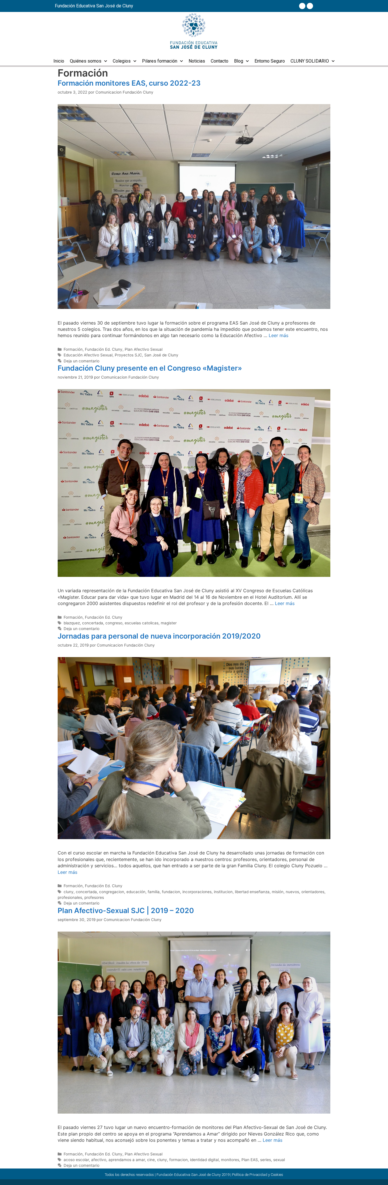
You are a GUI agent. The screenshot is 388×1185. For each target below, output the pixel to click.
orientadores (312, 891)
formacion (178, 1159)
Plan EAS (249, 1159)
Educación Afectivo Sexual (88, 355)
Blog (238, 61)
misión (277, 891)
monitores (230, 1159)
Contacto (219, 61)
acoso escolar (76, 1159)
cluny (69, 891)
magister (169, 623)
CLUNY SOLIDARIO (310, 61)
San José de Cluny (161, 355)
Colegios (122, 61)
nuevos (292, 891)
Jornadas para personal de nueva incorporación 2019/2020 (159, 636)
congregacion (111, 891)
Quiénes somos (85, 61)
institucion (223, 891)
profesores (94, 897)
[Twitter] (310, 6)
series (265, 1159)
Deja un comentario (81, 361)
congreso (113, 623)
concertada (92, 623)
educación (135, 891)
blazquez (72, 623)
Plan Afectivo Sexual (143, 349)
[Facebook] (302, 6)
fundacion (171, 891)
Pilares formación (159, 61)
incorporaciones (197, 891)
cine (151, 1159)
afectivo (98, 1159)
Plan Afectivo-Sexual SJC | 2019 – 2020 (126, 910)
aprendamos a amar (127, 1159)
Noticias (197, 61)
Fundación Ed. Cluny (103, 349)
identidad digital (204, 1159)
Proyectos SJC (128, 355)
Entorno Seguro (270, 61)
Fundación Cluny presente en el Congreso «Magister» (150, 368)
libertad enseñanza (252, 891)
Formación (73, 349)
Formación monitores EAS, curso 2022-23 (129, 83)
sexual (279, 1159)
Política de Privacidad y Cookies (257, 1174)
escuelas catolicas (141, 623)
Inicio (58, 61)
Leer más (278, 335)
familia (154, 891)
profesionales (70, 897)
